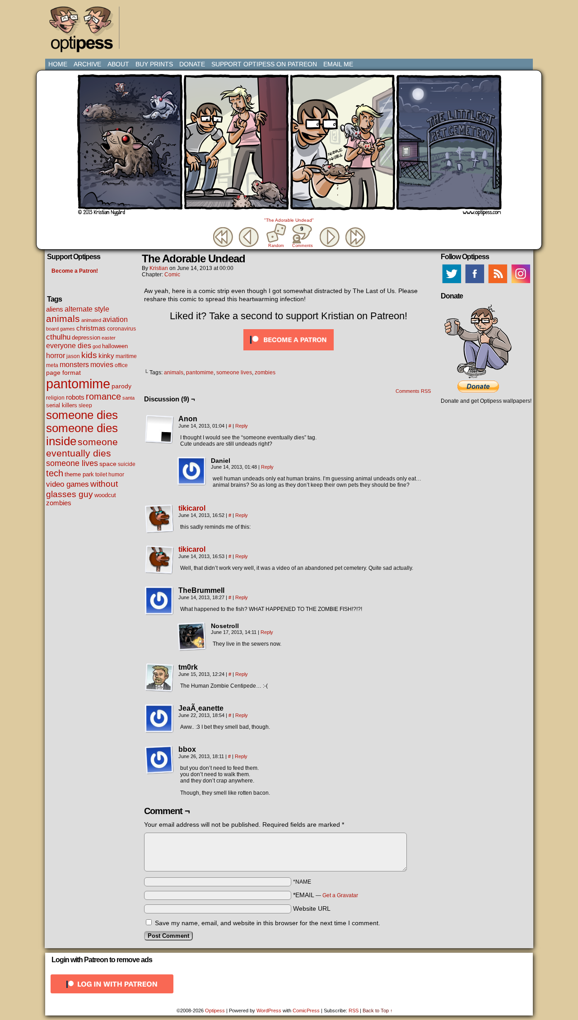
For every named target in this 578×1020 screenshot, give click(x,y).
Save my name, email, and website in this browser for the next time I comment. (267, 923)
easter (109, 337)
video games (67, 484)
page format (63, 372)
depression (86, 338)
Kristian (158, 268)
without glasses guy (82, 489)
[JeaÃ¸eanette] (159, 718)
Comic (172, 274)
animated (91, 320)
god (97, 346)
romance (103, 396)
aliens (54, 309)
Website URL (312, 908)
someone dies (82, 415)
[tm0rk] (159, 677)
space (108, 463)
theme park (79, 474)
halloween (115, 346)
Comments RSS (413, 391)
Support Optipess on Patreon (264, 64)
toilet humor (109, 474)
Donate (192, 64)
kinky (106, 355)
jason (73, 356)
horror (55, 355)
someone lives (72, 463)
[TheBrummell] (159, 601)
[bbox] (159, 759)
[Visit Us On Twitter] (451, 283)
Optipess (85, 32)
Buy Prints (154, 64)
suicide (126, 464)
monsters (74, 364)
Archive (87, 64)
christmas (91, 328)
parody (121, 386)
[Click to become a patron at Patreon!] (288, 352)
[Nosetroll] (191, 636)
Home (57, 64)
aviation (115, 319)
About (118, 64)
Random (276, 245)
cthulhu (58, 336)
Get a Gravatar (340, 895)
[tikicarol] (159, 531)
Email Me (338, 64)
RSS (354, 1010)
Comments (302, 237)
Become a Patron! (74, 271)
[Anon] (159, 429)
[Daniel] (191, 471)
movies (101, 364)
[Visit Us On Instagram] (520, 283)
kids (89, 355)
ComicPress (306, 1010)
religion (55, 398)
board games (60, 328)
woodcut (105, 495)
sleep (85, 405)
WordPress (268, 1010)
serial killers (61, 405)
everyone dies (68, 345)
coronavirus (121, 329)
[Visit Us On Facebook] (474, 283)
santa (128, 398)
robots (75, 397)
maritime (126, 356)
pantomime (78, 383)
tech (54, 473)
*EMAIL (325, 895)
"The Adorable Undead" (289, 220)
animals (63, 318)
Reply (241, 425)
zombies (58, 503)
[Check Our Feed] (497, 283)
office (121, 365)
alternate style (87, 309)
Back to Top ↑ (378, 1010)
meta (52, 365)
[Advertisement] (290, 25)
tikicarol (191, 508)
